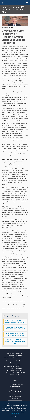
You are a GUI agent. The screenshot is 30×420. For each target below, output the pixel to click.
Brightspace (11, 355)
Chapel (12, 368)
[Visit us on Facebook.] (11, 391)
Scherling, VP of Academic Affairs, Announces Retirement (15, 328)
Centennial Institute (8, 366)
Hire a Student (19, 355)
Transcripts (19, 368)
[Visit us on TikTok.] (13, 391)
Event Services (10, 372)
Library (17, 357)
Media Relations (20, 361)
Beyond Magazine (20, 372)
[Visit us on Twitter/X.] (15, 391)
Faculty (12, 374)
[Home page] (13, 2)
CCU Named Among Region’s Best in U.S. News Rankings (15, 334)
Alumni (12, 363)
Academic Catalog (9, 357)
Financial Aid (19, 353)
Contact (18, 374)
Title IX (17, 366)
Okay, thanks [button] (15, 417)
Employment (10, 370)
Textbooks (11, 365)
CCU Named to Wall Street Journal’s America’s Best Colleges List (15, 341)
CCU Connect (10, 353)
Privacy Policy (15, 413)
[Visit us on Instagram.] (9, 391)
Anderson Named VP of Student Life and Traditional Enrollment (15, 321)
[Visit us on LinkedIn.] (20, 391)
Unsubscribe (19, 370)
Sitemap (18, 365)
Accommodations (9, 359)
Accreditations (10, 361)
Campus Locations (20, 359)
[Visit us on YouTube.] (18, 391)
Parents (18, 363)
